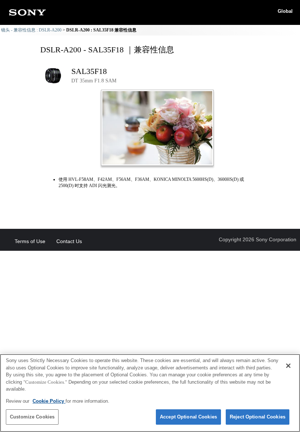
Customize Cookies (32, 417)
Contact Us (69, 241)
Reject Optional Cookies (257, 417)
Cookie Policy (49, 401)
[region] (150, 393)
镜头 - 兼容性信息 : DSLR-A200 (31, 30)
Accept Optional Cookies (188, 417)
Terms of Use (30, 241)
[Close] (288, 366)
